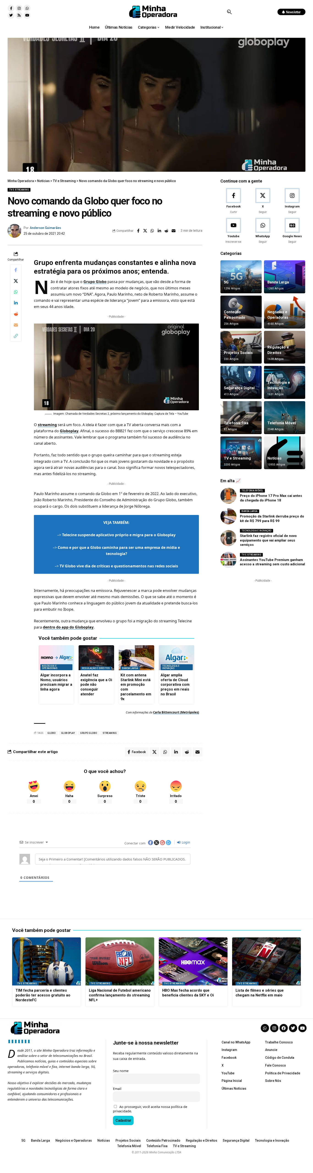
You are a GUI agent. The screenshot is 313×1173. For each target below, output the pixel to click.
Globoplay (69, 430)
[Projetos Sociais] (241, 347)
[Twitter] (11, 15)
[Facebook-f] (11, 8)
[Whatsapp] (27, 8)
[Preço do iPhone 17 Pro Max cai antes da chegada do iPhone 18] (228, 496)
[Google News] (292, 231)
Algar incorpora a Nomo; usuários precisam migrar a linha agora (56, 682)
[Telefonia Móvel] (284, 417)
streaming (47, 424)
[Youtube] (27, 15)
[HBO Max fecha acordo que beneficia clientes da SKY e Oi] (193, 961)
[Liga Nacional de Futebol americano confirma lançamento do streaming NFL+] (119, 961)
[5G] (241, 276)
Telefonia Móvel (281, 423)
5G (226, 282)
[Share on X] (145, 230)
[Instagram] (19, 8)
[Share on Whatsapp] (152, 230)
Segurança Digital (239, 388)
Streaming (110, 733)
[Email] (173, 230)
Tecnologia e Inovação (170, 667)
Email (117, 1088)
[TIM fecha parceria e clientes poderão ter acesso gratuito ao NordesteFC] (46, 961)
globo (51, 733)
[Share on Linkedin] (159, 230)
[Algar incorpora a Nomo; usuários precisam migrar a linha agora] (56, 657)
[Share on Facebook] (138, 230)
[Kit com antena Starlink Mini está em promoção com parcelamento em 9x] (136, 657)
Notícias (274, 458)
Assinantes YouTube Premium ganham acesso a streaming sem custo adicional (272, 562)
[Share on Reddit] (166, 230)
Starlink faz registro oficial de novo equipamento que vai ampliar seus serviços (268, 540)
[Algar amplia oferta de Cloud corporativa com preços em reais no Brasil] (176, 657)
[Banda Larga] (284, 276)
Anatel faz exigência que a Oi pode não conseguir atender (96, 684)
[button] (229, 12)
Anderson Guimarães (45, 228)
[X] (263, 201)
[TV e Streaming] (241, 452)
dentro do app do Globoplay (68, 627)
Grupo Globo (95, 281)
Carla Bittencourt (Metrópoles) (176, 712)
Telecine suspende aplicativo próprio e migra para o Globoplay (119, 534)
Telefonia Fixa (236, 423)
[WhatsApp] (263, 231)
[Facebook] (233, 201)
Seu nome (121, 1071)
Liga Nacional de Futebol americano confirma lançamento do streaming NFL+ (120, 995)
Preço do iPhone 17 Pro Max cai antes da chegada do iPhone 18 (271, 498)
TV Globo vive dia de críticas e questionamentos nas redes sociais (119, 566)
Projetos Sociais (238, 353)
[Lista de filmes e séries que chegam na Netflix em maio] (266, 961)
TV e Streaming (19, 189)
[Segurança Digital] (241, 382)
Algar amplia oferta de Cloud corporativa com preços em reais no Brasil (175, 684)
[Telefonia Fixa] (241, 417)
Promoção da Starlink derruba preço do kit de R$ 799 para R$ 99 (272, 518)
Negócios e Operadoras (50, 667)
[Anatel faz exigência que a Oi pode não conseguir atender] (96, 657)
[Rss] (19, 15)
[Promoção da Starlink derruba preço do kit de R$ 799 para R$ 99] (228, 516)
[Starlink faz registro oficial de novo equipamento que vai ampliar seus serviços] (228, 538)
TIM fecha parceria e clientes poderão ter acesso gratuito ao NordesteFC (43, 995)
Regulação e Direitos (96, 668)
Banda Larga (130, 668)
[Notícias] (284, 452)
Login (185, 842)
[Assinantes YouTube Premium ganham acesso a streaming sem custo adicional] (228, 560)
